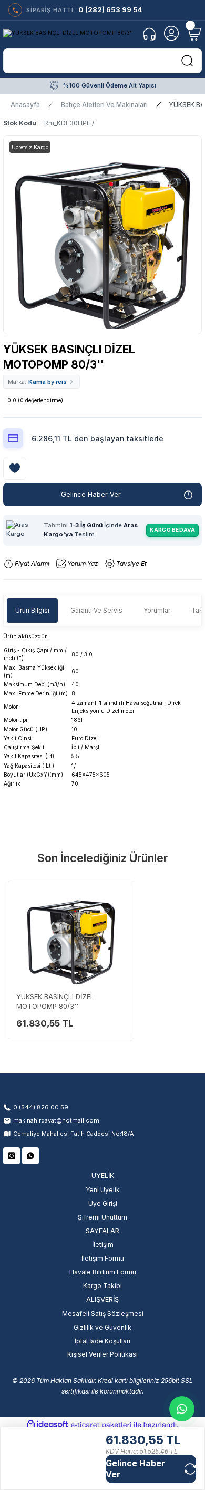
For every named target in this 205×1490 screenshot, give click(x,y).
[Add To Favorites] (14, 468)
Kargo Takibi (102, 1286)
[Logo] (68, 33)
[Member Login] (171, 33)
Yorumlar (157, 610)
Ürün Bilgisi (32, 610)
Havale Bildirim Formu (102, 1272)
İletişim (103, 1245)
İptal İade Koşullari (102, 1341)
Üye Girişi (102, 1203)
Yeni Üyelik (103, 1190)
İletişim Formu (102, 1258)
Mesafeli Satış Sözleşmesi (103, 1314)
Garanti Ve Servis (96, 610)
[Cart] (193, 33)
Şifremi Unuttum (102, 1217)
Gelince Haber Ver (91, 494)
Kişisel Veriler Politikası (102, 1354)
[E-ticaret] (101, 1425)
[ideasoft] (47, 1424)
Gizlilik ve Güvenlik (102, 1327)
